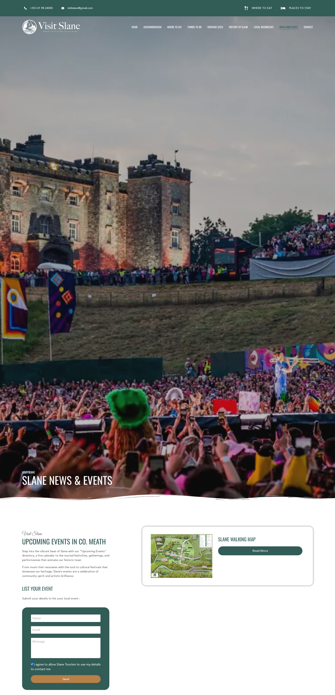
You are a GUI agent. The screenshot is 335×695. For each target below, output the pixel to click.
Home (135, 27)
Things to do (194, 27)
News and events (288, 27)
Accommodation (152, 27)
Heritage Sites (215, 27)
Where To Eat (174, 27)
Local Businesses (264, 27)
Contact (308, 27)
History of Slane (238, 27)
